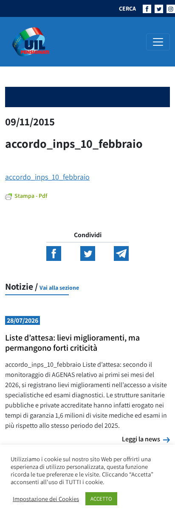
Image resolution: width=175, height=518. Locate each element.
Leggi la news (146, 438)
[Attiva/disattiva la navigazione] (158, 41)
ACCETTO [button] (101, 498)
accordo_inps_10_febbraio (47, 177)
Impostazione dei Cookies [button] (46, 499)
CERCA (127, 8)
